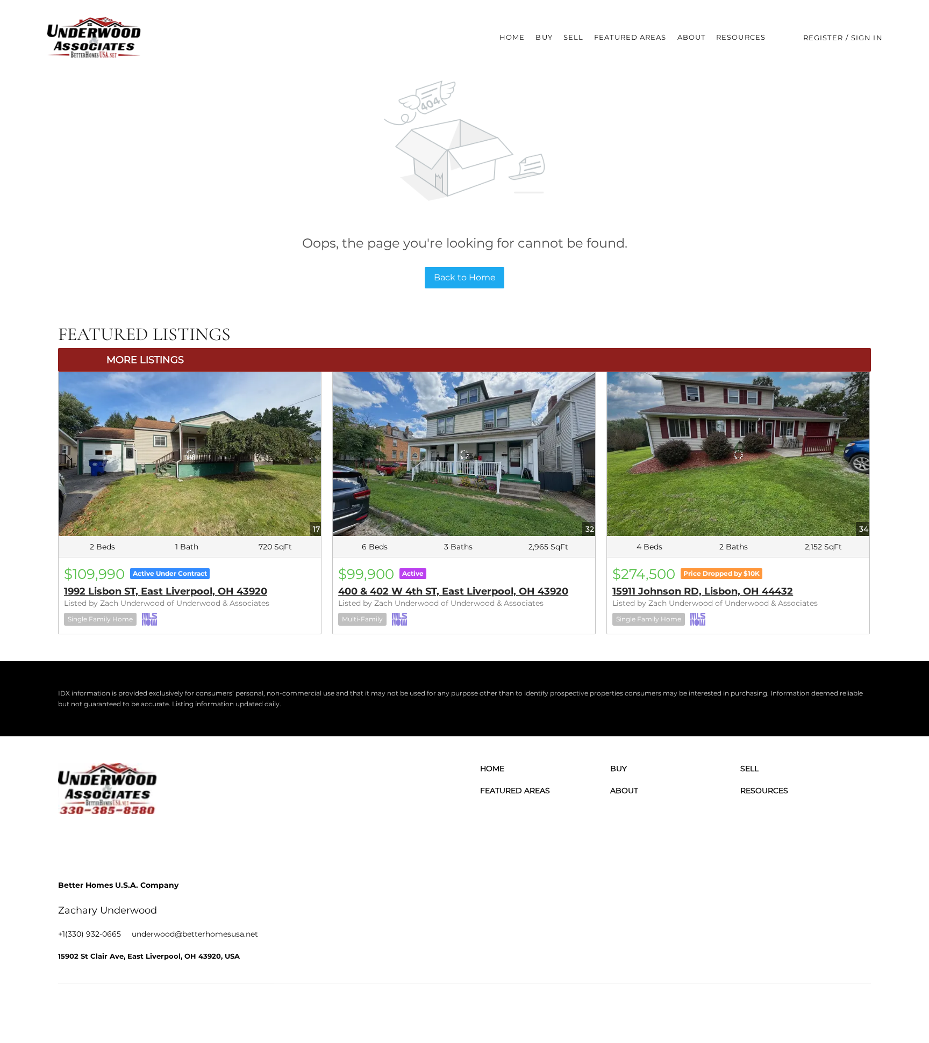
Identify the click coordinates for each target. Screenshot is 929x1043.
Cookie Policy (642, 1010)
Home (512, 37)
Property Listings (766, 1010)
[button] (93, 37)
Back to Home (465, 277)
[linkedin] (98, 840)
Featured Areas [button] (630, 37)
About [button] (691, 37)
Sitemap (812, 1010)
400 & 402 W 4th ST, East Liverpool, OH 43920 (453, 591)
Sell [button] (573, 37)
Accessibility (851, 1010)
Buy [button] (543, 37)
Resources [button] (741, 37)
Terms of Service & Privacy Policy (562, 1010)
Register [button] (823, 37)
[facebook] (69, 840)
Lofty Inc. (114, 1010)
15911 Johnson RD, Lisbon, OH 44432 (702, 591)
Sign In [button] (867, 37)
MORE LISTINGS (145, 360)
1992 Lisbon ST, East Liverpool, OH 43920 (165, 591)
